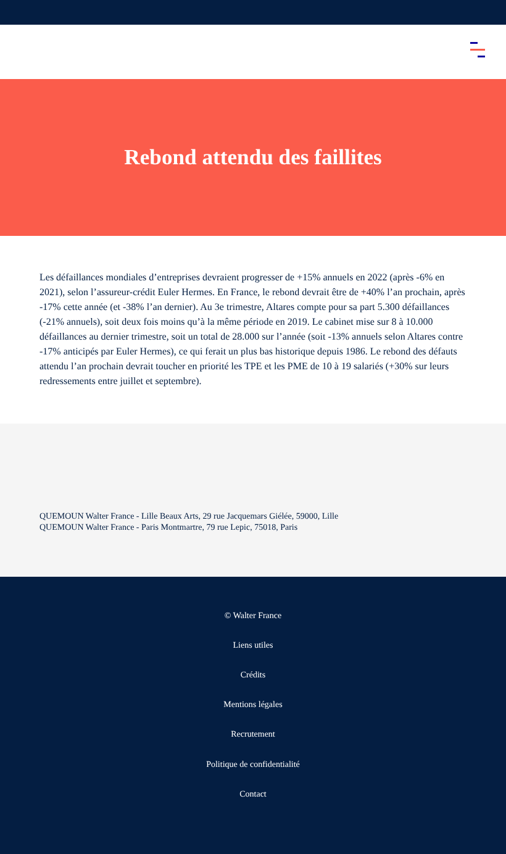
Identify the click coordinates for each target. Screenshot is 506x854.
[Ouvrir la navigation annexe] (19, 12)
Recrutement (253, 734)
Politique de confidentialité (253, 764)
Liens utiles (253, 645)
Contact (253, 794)
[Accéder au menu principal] (478, 49)
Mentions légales (252, 705)
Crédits (253, 675)
